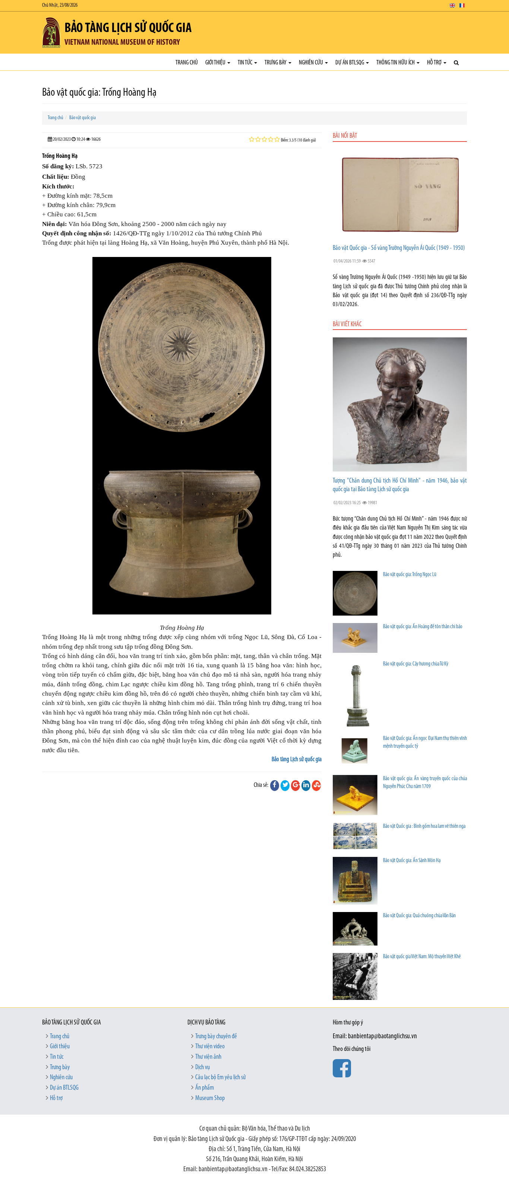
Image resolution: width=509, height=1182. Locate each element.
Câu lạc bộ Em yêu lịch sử (220, 1077)
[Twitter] (285, 785)
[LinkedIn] (305, 785)
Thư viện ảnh (208, 1057)
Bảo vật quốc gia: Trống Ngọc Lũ (409, 575)
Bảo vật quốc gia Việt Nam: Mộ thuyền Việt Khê (422, 957)
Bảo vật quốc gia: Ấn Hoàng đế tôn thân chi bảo (422, 627)
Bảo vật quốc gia (82, 118)
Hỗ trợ (435, 63)
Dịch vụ (202, 1067)
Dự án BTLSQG (350, 63)
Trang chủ (187, 63)
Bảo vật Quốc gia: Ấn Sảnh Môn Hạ (411, 861)
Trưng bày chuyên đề (216, 1036)
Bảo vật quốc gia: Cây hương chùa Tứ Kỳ (415, 664)
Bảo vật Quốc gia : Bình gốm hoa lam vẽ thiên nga (424, 826)
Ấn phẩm (204, 1088)
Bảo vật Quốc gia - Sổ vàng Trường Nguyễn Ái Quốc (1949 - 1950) (399, 248)
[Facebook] (274, 785)
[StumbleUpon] (316, 785)
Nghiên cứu (311, 63)
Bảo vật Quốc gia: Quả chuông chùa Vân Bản (419, 916)
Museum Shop (210, 1098)
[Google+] (295, 785)
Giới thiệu (216, 63)
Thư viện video (210, 1046)
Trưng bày (276, 63)
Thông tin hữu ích (396, 63)
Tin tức (245, 63)
